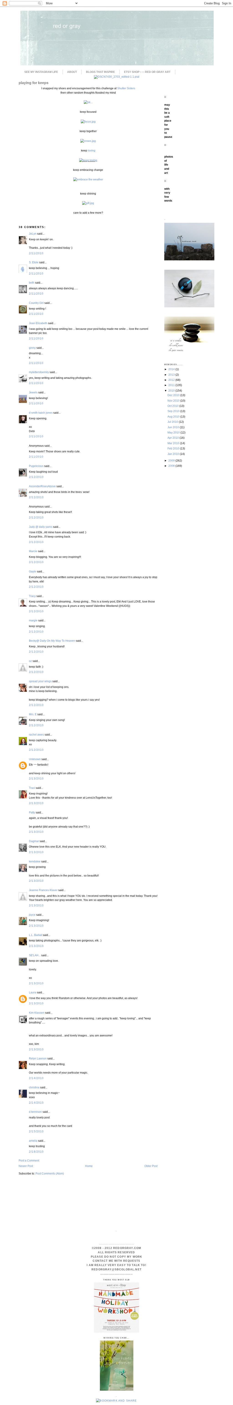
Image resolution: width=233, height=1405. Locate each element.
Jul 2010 (173, 421)
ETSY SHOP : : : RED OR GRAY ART (147, 72)
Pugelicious (36, 465)
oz (30, 660)
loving (91, 150)
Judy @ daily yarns (40, 526)
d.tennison (35, 1111)
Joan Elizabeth (38, 323)
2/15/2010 (36, 1131)
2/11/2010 (36, 253)
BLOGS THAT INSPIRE (100, 72)
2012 (171, 379)
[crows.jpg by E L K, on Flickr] (88, 140)
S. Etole (33, 262)
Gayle (32, 571)
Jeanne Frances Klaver (43, 890)
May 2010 (173, 432)
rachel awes (36, 734)
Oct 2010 (173, 405)
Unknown (35, 759)
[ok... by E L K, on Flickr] (88, 102)
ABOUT (72, 72)
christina (34, 1087)
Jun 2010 (173, 427)
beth (31, 282)
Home (89, 1165)
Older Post (150, 1165)
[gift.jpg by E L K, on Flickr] (88, 203)
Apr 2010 (173, 437)
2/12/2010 (36, 476)
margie (33, 620)
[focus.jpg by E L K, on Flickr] (88, 121)
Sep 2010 (173, 411)
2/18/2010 (36, 1151)
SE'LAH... (35, 955)
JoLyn (32, 233)
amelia (33, 1140)
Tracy (32, 596)
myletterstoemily (39, 372)
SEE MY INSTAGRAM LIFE (41, 72)
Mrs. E (33, 714)
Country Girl (36, 302)
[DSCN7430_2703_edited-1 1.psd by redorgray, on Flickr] (116, 76)
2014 (171, 369)
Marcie (33, 551)
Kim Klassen (36, 1012)
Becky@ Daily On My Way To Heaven (52, 640)
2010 (171, 390)
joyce (32, 914)
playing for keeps (33, 83)
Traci (32, 787)
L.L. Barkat (35, 934)
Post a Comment (29, 1160)
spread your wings (40, 681)
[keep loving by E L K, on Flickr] (88, 160)
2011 (171, 385)
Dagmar (34, 841)
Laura (32, 992)
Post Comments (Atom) (49, 1173)
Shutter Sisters (126, 88)
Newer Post (26, 1165)
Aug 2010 (173, 416)
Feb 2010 (173, 448)
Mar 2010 (173, 443)
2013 (171, 374)
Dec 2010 (173, 395)
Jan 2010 (173, 453)
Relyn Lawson (38, 1058)
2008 (171, 465)
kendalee (35, 861)
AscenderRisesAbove (42, 486)
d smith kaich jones (41, 412)
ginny (32, 347)
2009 (171, 460)
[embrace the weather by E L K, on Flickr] (88, 179)
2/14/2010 (36, 1078)
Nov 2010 (173, 400)
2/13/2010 (36, 778)
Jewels (33, 392)
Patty (32, 812)
